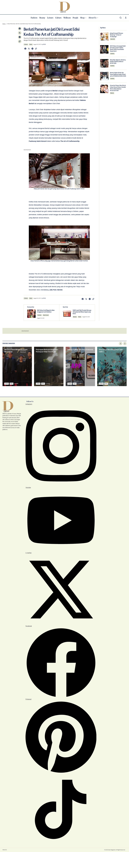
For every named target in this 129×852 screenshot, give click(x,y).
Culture (26, 44)
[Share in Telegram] (20, 37)
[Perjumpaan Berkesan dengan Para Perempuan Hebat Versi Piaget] (48, 366)
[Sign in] (126, 18)
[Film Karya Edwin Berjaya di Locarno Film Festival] (17, 366)
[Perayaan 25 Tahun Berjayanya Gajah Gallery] (112, 366)
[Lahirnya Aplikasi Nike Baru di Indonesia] (80, 366)
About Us (4, 849)
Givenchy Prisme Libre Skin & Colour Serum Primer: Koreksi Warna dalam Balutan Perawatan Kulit (118, 88)
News (30, 44)
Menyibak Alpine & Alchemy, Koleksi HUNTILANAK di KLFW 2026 (118, 61)
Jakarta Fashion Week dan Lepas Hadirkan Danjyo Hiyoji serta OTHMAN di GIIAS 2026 (118, 74)
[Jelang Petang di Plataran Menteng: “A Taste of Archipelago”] (104, 36)
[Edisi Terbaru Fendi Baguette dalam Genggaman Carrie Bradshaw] (41, 312)
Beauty (75, 317)
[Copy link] (20, 41)
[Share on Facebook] (20, 28)
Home (3, 24)
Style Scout (45, 315)
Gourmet (112, 39)
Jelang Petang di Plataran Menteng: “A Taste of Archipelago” (116, 34)
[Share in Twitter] (20, 33)
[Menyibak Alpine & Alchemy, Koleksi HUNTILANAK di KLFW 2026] (104, 63)
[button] (120, 18)
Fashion (39, 315)
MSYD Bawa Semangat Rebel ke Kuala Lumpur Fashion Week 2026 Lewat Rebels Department (118, 48)
